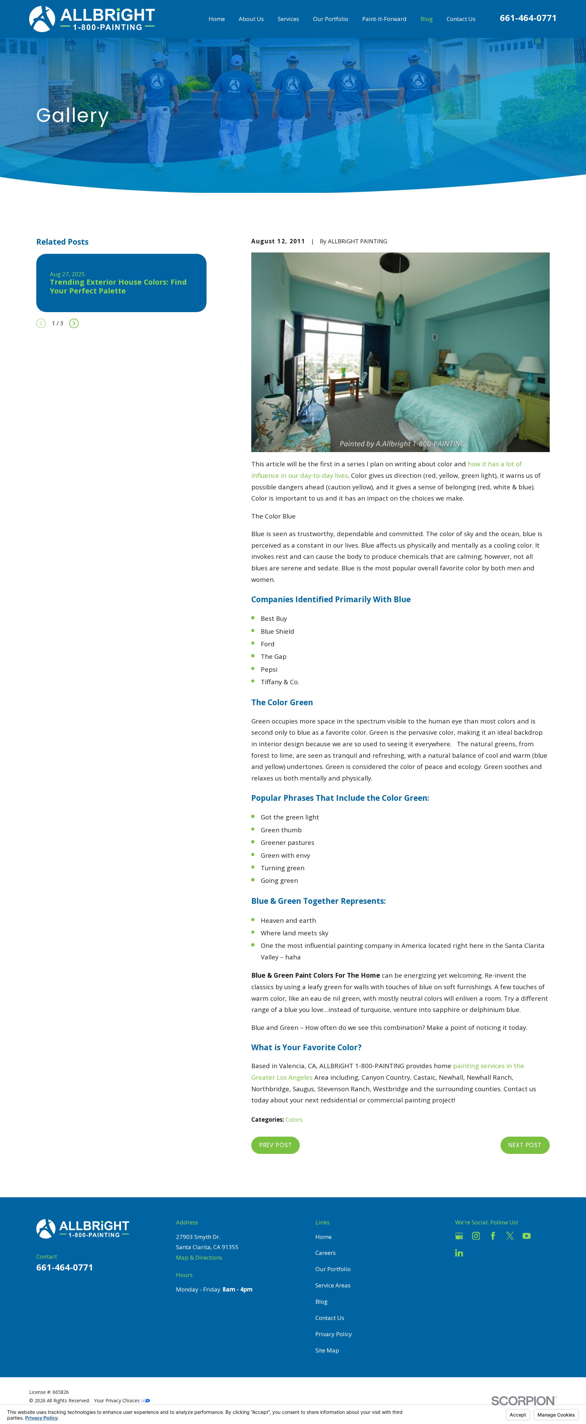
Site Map (327, 1350)
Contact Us (329, 1318)
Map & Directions (199, 1257)
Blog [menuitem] (427, 19)
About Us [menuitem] (251, 19)
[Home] (92, 19)
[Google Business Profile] (459, 1236)
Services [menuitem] (288, 19)
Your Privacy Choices (117, 1400)
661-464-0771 (528, 17)
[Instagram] (476, 1236)
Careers (325, 1253)
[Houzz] (544, 1236)
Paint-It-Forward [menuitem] (384, 19)
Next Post (525, 1145)
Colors (294, 1119)
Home (323, 1237)
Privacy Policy (333, 1334)
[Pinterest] (476, 1253)
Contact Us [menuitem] (461, 19)
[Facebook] (493, 1236)
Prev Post (275, 1145)
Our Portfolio (333, 1269)
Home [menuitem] (217, 19)
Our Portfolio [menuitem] (330, 19)
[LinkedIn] (459, 1253)
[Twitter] (510, 1236)
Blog (321, 1301)
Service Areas (333, 1285)
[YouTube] (527, 1236)
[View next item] (74, 323)
